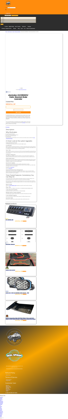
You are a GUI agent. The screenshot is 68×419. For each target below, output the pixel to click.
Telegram (1, 400)
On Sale (6, 26)
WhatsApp (1, 401)
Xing (0, 407)
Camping (29, 26)
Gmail (1, 414)
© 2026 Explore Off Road (11, 392)
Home (6, 31)
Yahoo (1, 408)
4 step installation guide (12, 185)
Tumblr (1, 404)
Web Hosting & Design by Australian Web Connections (14, 368)
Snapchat (1, 402)
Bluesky (1, 412)
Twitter (1, 398)
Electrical (24, 26)
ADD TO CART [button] (25, 221)
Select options (24, 245)
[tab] (21, 127)
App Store (12, 167)
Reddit (1, 406)
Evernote (1, 411)
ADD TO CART (18, 112)
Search (6, 7)
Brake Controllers (17, 31)
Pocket (1, 409)
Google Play (10, 168)
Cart (25, 28)
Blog (19, 28)
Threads (1, 413)
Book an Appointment (31, 28)
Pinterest (1, 403)
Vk (0, 405)
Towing (13, 31)
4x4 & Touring (17, 26)
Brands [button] (14, 28)
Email (1, 416)
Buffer (1, 415)
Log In (22, 28)
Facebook (1, 397)
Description (7, 127)
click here (23, 122)
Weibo (1, 410)
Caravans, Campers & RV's (6, 28)
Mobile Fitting (11, 26)
